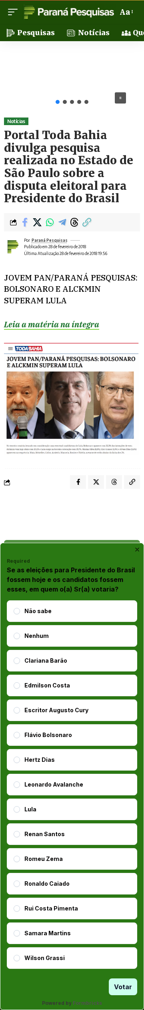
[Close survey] (137, 549)
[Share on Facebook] (24, 222)
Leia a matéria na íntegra (51, 324)
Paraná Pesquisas (50, 240)
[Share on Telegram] (62, 222)
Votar (123, 987)
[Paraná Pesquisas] (69, 12)
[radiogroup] (72, 784)
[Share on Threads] (74, 222)
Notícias (16, 121)
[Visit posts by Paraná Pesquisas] (12, 246)
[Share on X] (37, 222)
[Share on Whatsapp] (49, 222)
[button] (15, 12)
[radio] (17, 611)
